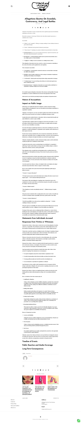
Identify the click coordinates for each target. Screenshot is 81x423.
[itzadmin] (25, 357)
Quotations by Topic (40, 16)
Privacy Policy (13, 403)
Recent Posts (28, 353)
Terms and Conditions (15, 405)
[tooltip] (69, 6)
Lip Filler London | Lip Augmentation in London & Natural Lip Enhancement (27, 390)
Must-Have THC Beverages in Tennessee (52, 388)
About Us (12, 399)
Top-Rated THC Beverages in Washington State (40, 389)
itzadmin (30, 356)
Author (24, 353)
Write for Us (13, 407)
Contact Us (13, 401)
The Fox (47, 419)
